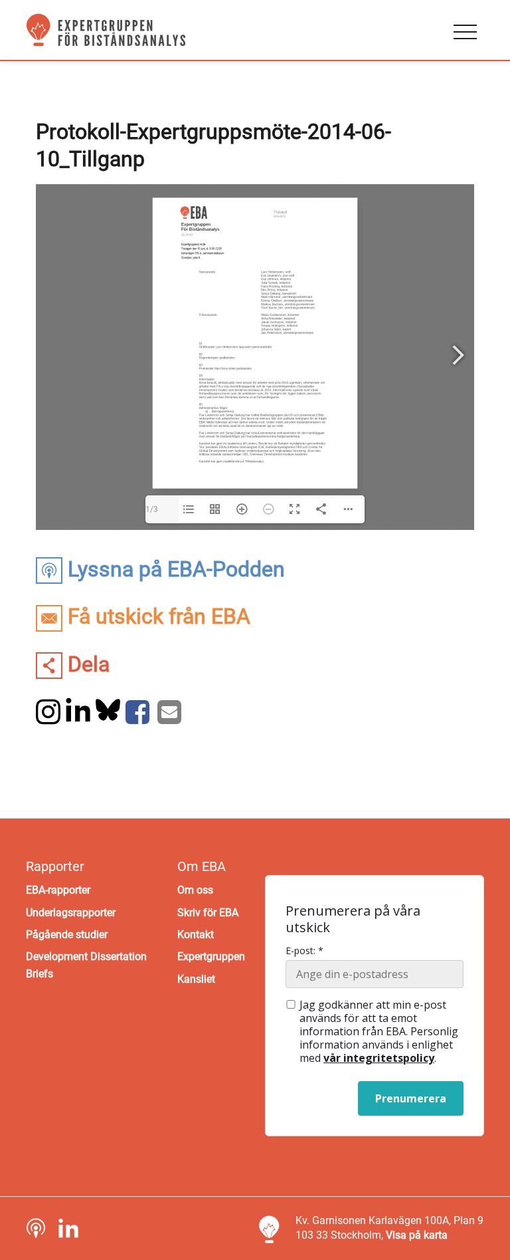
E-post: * (304, 951)
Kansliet (196, 979)
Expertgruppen (211, 956)
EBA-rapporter (58, 890)
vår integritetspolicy (378, 1058)
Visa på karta (417, 1235)
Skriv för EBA (207, 912)
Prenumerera (410, 1098)
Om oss (195, 890)
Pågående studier (67, 934)
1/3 (151, 509)
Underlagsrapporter (71, 912)
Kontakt (195, 934)
